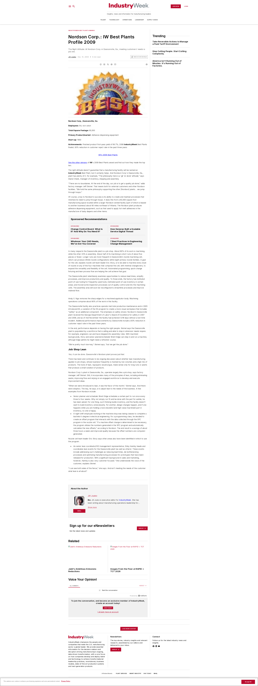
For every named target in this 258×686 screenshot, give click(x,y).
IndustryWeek (125, 500)
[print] (147, 64)
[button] (69, 6)
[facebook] (101, 64)
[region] (108, 591)
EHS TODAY (147, 673)
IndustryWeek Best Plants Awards (81, 30)
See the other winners (77, 162)
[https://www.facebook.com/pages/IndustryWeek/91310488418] (153, 646)
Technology (114, 20)
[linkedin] (104, 64)
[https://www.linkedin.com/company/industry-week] (156, 646)
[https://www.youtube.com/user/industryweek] (159, 646)
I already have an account (108, 612)
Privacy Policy (65, 681)
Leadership (139, 20)
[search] (73, 6)
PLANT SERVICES (121, 673)
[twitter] (108, 64)
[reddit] (112, 64)
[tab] (74, 585)
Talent (103, 20)
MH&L (156, 673)
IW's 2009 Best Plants (108, 155)
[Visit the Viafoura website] (142, 596)
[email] (115, 64)
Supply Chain (152, 20)
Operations (127, 20)
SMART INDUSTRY (135, 673)
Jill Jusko (72, 57)
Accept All (248, 682)
